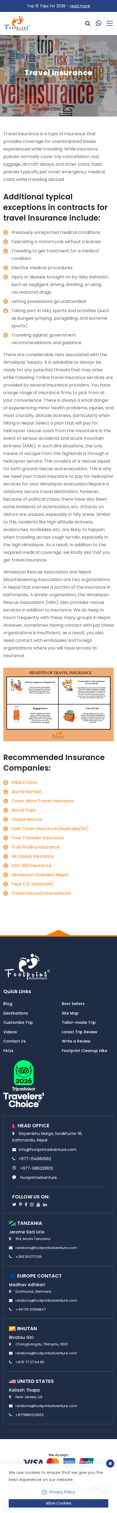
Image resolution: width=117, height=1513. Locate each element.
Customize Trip (18, 1022)
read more (80, 6)
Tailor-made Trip (79, 1022)
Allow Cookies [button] (58, 1503)
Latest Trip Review (79, 1032)
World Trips (23, 810)
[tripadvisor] (23, 1083)
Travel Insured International (41, 893)
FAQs (8, 1050)
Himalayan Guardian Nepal (40, 875)
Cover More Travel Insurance (42, 801)
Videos (10, 1032)
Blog (7, 1003)
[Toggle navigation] (107, 23)
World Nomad (26, 792)
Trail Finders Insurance (35, 847)
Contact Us (14, 1041)
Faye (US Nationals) (32, 884)
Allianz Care (24, 782)
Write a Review (76, 1041)
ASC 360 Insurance (31, 865)
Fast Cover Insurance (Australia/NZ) (50, 828)
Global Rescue (26, 819)
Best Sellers (73, 1003)
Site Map (70, 1013)
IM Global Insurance (32, 856)
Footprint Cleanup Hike (84, 1050)
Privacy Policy (62, 1492)
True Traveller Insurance (37, 838)
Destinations (15, 1013)
